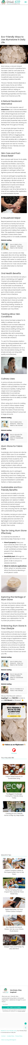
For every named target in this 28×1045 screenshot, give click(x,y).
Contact (3, 1036)
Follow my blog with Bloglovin (8, 1040)
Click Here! (14, 753)
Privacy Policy (18, 1036)
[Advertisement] (14, 20)
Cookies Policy (10, 1036)
